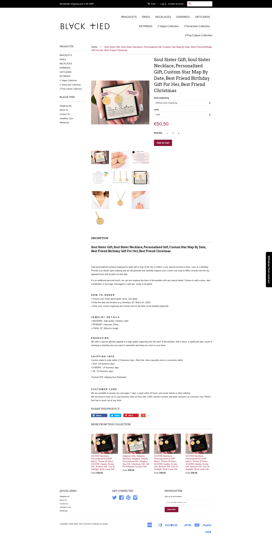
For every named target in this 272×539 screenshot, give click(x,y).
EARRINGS (183, 17)
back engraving (161, 98)
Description (99, 238)
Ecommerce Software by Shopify (95, 524)
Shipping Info (66, 106)
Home (94, 47)
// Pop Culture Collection (198, 35)
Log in (163, 4)
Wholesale (64, 122)
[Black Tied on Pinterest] (128, 499)
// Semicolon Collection (197, 26)
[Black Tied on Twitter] (114, 499)
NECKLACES (163, 17)
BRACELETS (129, 17)
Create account (175, 4)
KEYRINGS (145, 26)
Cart (152, 4)
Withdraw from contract (268, 269)
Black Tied (78, 524)
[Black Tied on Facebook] (121, 499)
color (156, 109)
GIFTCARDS (202, 17)
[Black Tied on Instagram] (135, 499)
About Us (64, 110)
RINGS (146, 17)
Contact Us (65, 114)
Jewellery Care (66, 118)
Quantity (158, 133)
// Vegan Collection (168, 26)
